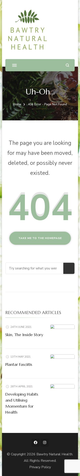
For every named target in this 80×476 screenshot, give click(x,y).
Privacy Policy (40, 467)
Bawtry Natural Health (54, 454)
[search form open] (67, 65)
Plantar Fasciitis (18, 364)
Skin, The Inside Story (24, 334)
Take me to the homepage (40, 238)
